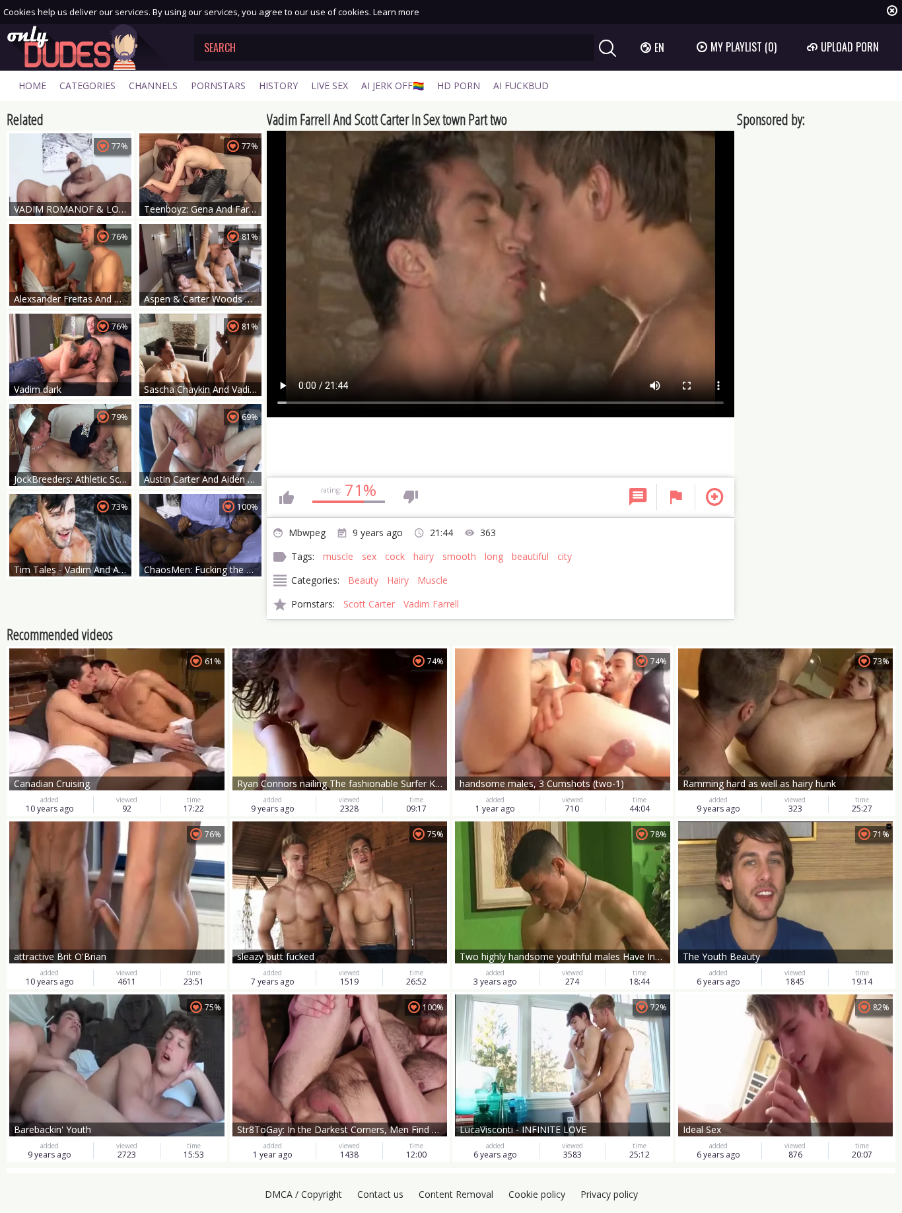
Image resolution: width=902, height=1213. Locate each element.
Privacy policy (609, 1194)
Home (32, 85)
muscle (338, 556)
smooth (459, 556)
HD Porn (458, 85)
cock (395, 556)
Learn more (396, 12)
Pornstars (218, 85)
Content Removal (456, 1194)
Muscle (432, 580)
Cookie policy (536, 1194)
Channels (153, 85)
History (278, 85)
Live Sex (329, 85)
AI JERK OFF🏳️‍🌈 (392, 85)
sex (369, 556)
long (494, 556)
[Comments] (638, 497)
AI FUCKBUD (521, 85)
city (564, 556)
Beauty (363, 580)
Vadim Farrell (431, 604)
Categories (87, 85)
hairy (423, 556)
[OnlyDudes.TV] (90, 47)
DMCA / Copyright (303, 1194)
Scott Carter (369, 604)
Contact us (380, 1194)
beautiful (530, 556)
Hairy (398, 580)
